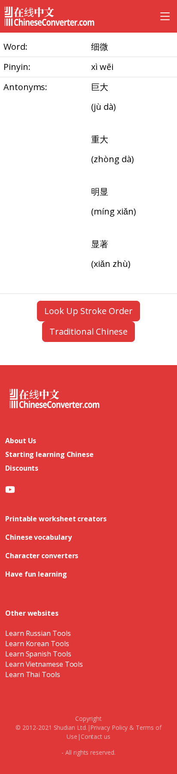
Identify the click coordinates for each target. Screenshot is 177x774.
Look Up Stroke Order (88, 311)
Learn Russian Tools (37, 633)
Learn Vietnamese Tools (44, 664)
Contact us (95, 736)
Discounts (21, 468)
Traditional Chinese (88, 331)
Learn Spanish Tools (38, 654)
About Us (20, 440)
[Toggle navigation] (165, 16)
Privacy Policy (109, 727)
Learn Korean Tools (37, 643)
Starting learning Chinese (49, 454)
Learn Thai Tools (32, 674)
